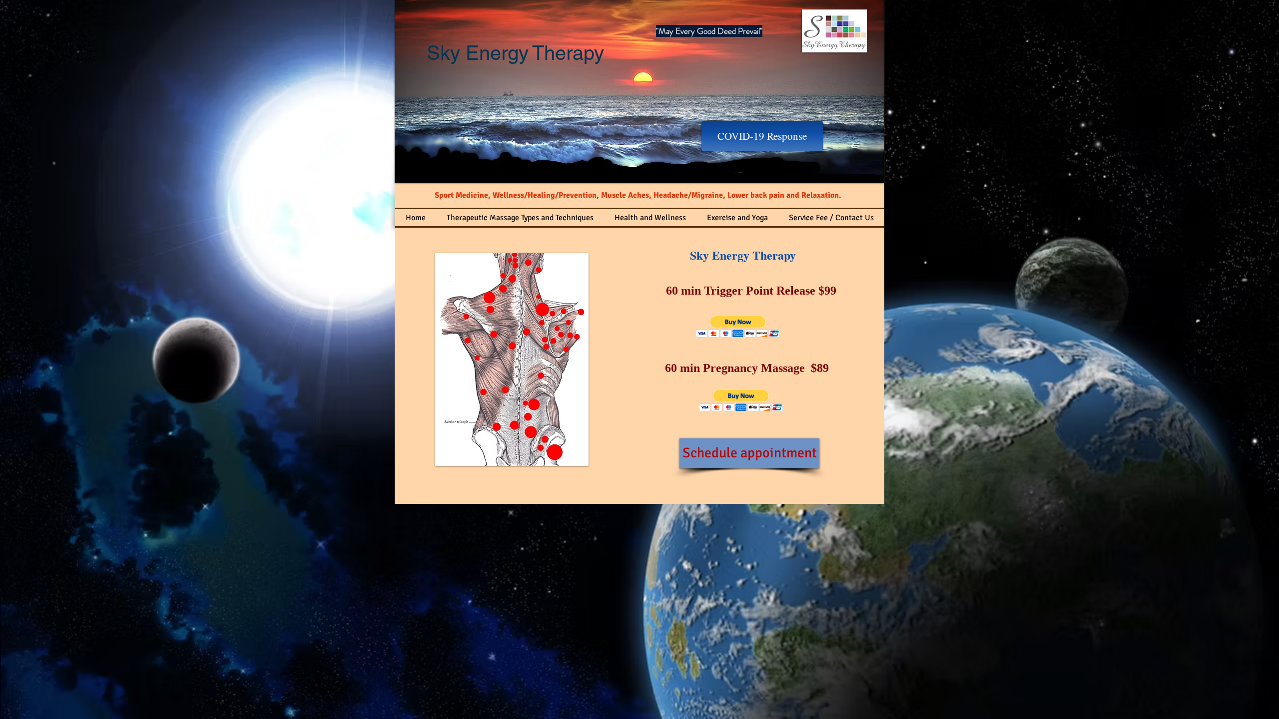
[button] (738, 327)
